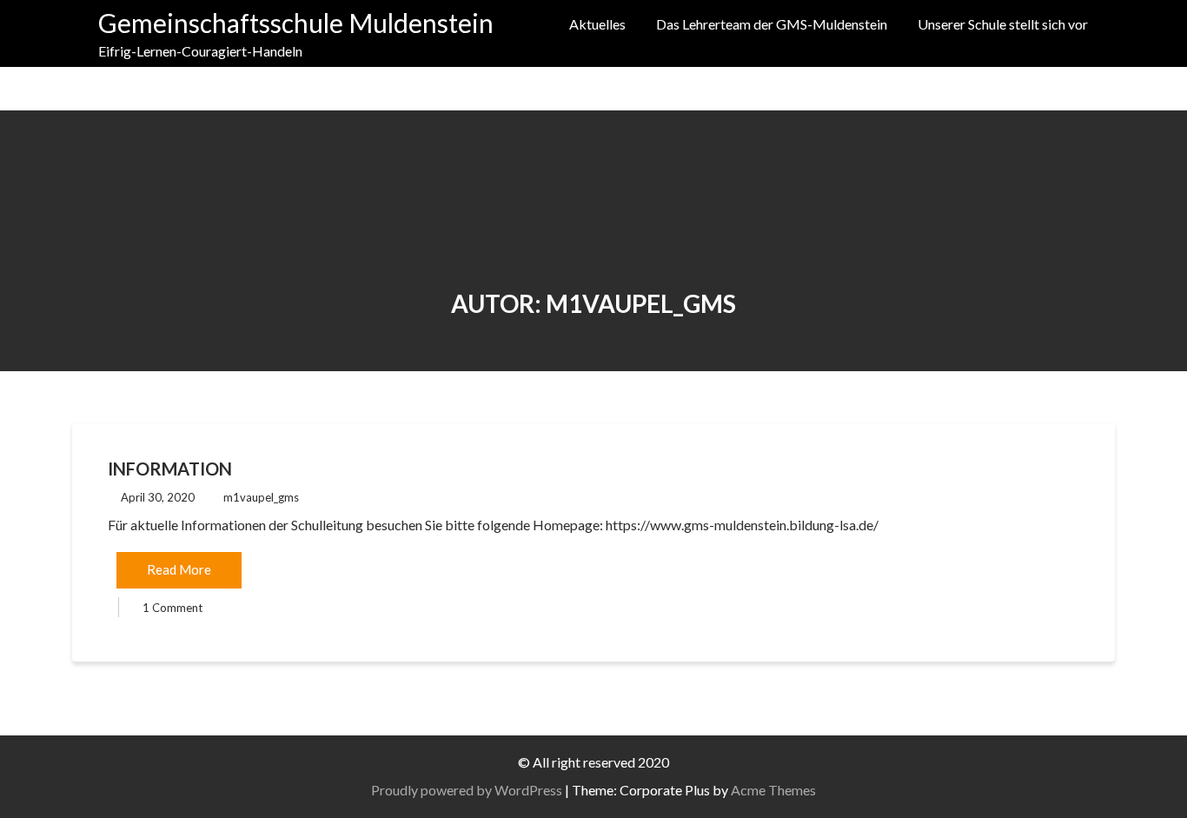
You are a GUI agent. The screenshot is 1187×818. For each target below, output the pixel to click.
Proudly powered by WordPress (466, 789)
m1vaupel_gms (261, 497)
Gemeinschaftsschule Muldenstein (296, 22)
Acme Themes (773, 789)
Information (170, 468)
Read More (179, 569)
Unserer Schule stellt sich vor (1003, 24)
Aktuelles (597, 24)
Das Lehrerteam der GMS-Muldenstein (771, 24)
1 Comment (172, 608)
